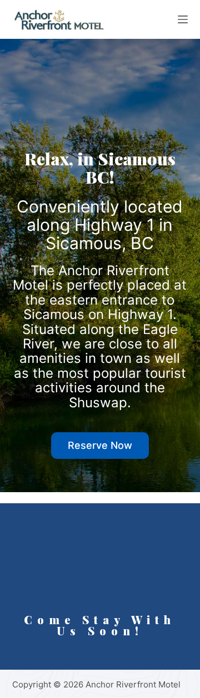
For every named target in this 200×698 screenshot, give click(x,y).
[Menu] (183, 19)
